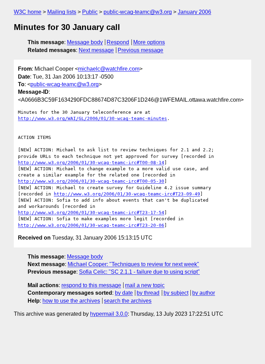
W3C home (27, 12)
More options (149, 42)
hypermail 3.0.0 (109, 314)
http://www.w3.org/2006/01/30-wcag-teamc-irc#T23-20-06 (91, 225)
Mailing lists (61, 12)
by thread (148, 293)
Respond (118, 42)
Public (90, 12)
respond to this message (91, 285)
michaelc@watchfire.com (108, 69)
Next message (96, 50)
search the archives (127, 301)
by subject (176, 293)
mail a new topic (145, 285)
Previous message (140, 50)
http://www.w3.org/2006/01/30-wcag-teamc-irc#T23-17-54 (91, 212)
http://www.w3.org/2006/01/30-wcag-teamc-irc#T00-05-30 (91, 181)
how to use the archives (71, 301)
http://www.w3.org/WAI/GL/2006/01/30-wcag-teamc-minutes (92, 118)
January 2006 (194, 12)
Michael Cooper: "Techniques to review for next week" (133, 264)
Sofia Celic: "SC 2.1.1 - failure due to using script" (139, 272)
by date (124, 293)
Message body (85, 42)
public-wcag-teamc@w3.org (138, 12)
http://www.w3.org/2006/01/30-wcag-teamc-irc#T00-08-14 (91, 162)
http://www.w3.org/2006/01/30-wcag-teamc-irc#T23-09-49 (127, 193)
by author (203, 293)
